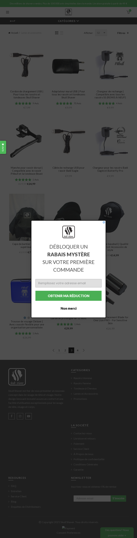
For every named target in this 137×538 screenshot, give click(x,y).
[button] (3, 147)
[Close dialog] (104, 222)
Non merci (69, 308)
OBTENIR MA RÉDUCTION (68, 296)
